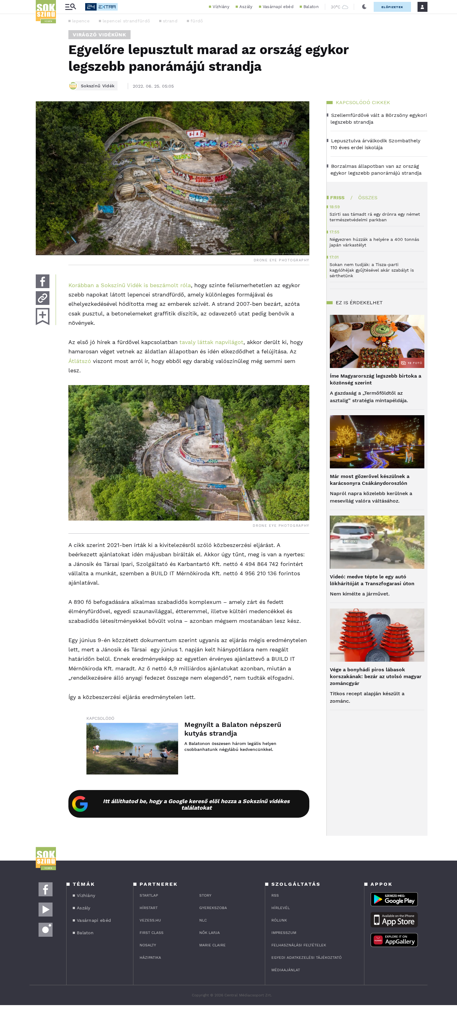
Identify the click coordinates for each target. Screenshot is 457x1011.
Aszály (246, 6)
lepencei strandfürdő (126, 20)
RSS (275, 895)
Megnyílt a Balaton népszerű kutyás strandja (232, 729)
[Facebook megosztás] (42, 281)
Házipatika (150, 957)
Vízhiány (221, 6)
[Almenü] (70, 7)
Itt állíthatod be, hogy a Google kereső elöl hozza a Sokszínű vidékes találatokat (196, 804)
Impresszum (283, 933)
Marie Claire (212, 945)
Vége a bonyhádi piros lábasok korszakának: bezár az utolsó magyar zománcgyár (376, 676)
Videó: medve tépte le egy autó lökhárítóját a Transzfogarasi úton (372, 580)
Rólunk (279, 920)
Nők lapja (209, 933)
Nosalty (148, 945)
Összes (367, 197)
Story (205, 895)
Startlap (149, 895)
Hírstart (149, 908)
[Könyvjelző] (42, 316)
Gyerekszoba (213, 908)
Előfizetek (392, 7)
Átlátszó (79, 361)
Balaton (311, 6)
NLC (203, 920)
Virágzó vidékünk (99, 35)
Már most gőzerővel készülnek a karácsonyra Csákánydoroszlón (369, 479)
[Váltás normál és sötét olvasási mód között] (364, 7)
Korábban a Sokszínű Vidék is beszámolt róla (129, 285)
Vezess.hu (150, 920)
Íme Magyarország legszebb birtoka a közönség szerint (375, 379)
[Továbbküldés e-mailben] (42, 298)
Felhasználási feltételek (298, 945)
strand (170, 20)
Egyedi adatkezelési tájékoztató (306, 957)
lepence (81, 20)
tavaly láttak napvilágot (211, 342)
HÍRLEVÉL (280, 908)
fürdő (197, 20)
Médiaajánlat (285, 970)
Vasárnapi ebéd (278, 6)
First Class (152, 933)
